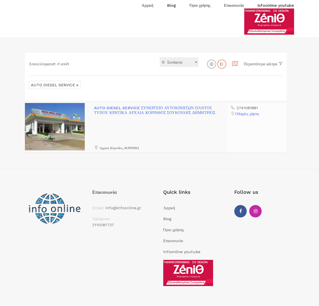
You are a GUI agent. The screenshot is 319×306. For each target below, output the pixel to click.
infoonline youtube (275, 5)
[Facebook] (240, 211)
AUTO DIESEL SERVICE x (55, 85)
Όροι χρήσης (200, 5)
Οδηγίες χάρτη (247, 113)
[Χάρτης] (235, 65)
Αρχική (147, 5)
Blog (171, 5)
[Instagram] (255, 211)
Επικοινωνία (234, 5)
